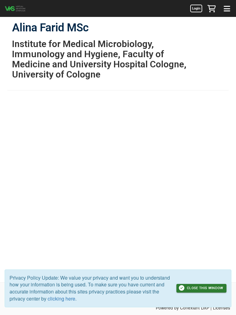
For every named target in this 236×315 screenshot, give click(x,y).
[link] (196, 8)
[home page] (23, 8)
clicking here (61, 298)
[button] (211, 8)
